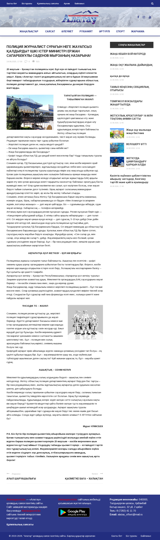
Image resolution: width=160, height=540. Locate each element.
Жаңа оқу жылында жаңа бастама (138, 131)
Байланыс (80, 3)
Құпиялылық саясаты (48, 3)
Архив (67, 3)
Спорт (120, 31)
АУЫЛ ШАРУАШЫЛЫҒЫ (21, 478)
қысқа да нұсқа (119, 76)
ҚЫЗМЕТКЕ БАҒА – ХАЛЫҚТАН (84, 478)
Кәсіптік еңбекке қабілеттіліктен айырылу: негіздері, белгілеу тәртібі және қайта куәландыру (130, 179)
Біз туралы (27, 3)
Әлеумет (67, 31)
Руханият (86, 31)
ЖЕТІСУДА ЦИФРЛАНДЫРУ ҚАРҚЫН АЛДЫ (136, 161)
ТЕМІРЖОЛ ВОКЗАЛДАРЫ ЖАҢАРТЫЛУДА (126, 103)
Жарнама (137, 31)
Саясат (50, 31)
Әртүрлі (104, 31)
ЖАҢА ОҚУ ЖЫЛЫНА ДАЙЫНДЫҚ (131, 64)
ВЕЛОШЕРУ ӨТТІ (136, 144)
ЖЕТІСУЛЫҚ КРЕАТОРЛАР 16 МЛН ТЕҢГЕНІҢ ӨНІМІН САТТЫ (131, 117)
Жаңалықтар (29, 31)
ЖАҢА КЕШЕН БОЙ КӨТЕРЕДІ (128, 53)
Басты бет (12, 3)
